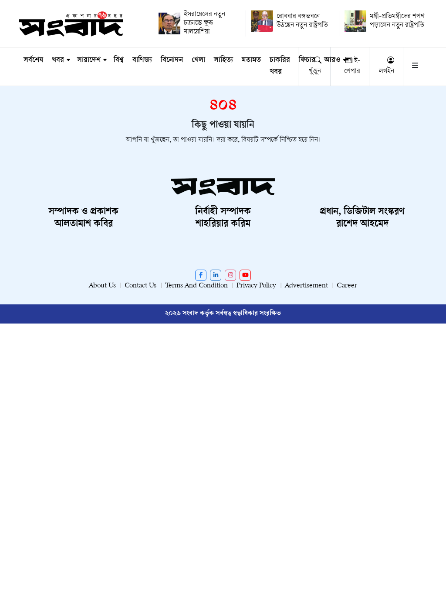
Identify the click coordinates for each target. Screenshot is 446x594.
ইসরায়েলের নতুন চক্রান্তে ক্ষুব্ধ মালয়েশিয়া (204, 23)
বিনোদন (172, 60)
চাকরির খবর (280, 66)
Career (347, 286)
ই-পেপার (352, 66)
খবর (58, 60)
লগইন (386, 71)
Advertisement (306, 286)
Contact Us (140, 286)
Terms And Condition (196, 286)
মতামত (251, 60)
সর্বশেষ (33, 60)
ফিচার (307, 60)
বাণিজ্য (142, 60)
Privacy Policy (256, 286)
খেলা (198, 60)
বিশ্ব (119, 60)
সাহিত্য (223, 60)
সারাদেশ (89, 60)
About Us (102, 286)
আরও (332, 60)
